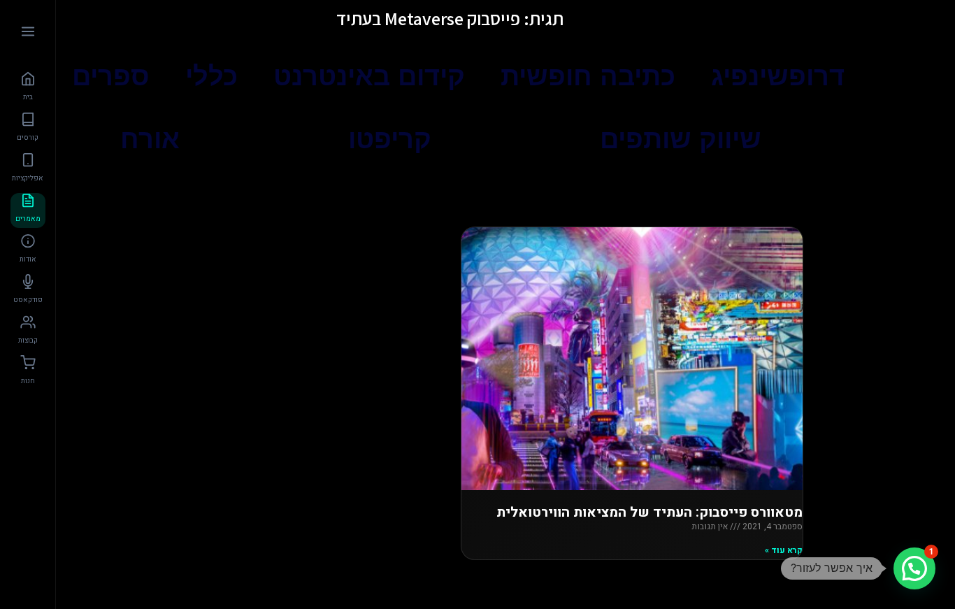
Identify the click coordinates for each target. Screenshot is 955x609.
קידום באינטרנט (369, 76)
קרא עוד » (784, 550)
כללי (211, 76)
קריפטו (389, 139)
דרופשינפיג (778, 76)
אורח (150, 139)
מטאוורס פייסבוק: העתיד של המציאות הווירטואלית (649, 512)
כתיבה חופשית (588, 76)
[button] (914, 568)
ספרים (111, 76)
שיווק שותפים (680, 139)
